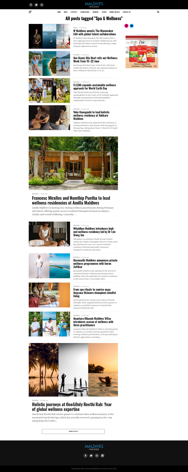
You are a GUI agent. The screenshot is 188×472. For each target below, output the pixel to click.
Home (59, 12)
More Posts (73, 431)
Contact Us (127, 12)
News (65, 12)
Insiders (95, 12)
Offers (104, 12)
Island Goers (84, 12)
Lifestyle (74, 12)
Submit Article (114, 12)
